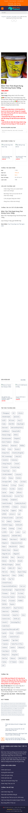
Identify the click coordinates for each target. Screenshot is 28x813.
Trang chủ (6, 1)
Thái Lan (17, 172)
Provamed (12, 600)
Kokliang (11, 528)
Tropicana (5, 644)
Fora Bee (12, 489)
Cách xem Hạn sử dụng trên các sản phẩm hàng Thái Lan (14, 729)
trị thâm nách (4, 714)
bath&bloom (5, 431)
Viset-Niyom (5, 651)
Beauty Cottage (6, 435)
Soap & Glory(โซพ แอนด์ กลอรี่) (10, 629)
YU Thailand (13, 662)
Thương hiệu (10, 3)
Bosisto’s (17, 449)
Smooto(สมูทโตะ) (15, 622)
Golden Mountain (7, 496)
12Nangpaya (5, 413)
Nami (3, 568)
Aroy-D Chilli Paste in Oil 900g (20, 397)
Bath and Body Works (17, 427)
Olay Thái (11, 579)
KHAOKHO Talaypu (7, 525)
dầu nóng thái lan (5, 703)
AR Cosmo (11, 420)
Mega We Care (6, 554)
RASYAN (4, 604)
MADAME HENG (16, 535)
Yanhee (4, 662)
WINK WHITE (22, 658)
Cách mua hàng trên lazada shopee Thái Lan (13, 800)
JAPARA (4, 514)
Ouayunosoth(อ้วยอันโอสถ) (9, 586)
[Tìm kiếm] (25, 12)
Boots (10, 449)
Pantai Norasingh (7, 590)
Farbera (4, 489)
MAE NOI (23, 539)
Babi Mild (11, 424)
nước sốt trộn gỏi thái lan (7, 708)
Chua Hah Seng (15, 467)
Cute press (18, 474)
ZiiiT (3, 665)
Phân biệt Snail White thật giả (9, 794)
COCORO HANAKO (7, 474)
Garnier (4, 492)
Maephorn (5, 543)
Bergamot (17, 438)
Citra (14, 471)
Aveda (3, 424)
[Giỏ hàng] (26, 8)
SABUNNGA (15, 611)
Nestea (13, 572)
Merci (12, 557)
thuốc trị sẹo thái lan (12, 712)
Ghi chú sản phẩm (8, 127)
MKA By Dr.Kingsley (7, 564)
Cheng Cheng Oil (6, 463)
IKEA (20, 510)
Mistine (4, 561)
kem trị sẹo (12, 703)
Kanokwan (17, 521)
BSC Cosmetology (7, 456)
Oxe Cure (22, 586)
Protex (4, 600)
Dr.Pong (13, 485)
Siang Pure (15, 615)
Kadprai (9, 521)
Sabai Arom (5, 611)
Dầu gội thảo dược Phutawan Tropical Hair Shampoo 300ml (7, 398)
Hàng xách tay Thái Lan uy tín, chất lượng (12, 797)
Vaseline (12, 647)
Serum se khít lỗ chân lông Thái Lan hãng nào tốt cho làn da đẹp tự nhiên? (15, 739)
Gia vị (18, 16)
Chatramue (14, 460)
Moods (18, 564)
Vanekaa (4, 647)
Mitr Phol (12, 561)
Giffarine (19, 492)
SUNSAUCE (20, 633)
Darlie (3, 478)
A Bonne (20, 413)
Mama (22, 546)
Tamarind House (14, 636)
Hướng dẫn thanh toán (7, 772)
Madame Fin (5, 535)
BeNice (16, 435)
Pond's (13, 593)
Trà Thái (20, 712)
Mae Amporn (13, 539)
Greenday (4, 499)
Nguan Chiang (22, 572)
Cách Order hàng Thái (7, 792)
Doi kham (23, 481)
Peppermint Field (19, 590)
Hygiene (13, 510)
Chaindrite (5, 460)
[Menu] (2, 8)
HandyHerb (14, 499)
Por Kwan (20, 593)
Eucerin (21, 485)
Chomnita (4, 467)
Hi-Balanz (15, 507)
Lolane (18, 532)
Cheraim (17, 463)
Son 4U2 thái (21, 708)
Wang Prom (5, 654)
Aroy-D (20, 420)
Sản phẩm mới (20, 1)
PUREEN (20, 600)
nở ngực (15, 708)
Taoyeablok (5, 640)
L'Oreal (19, 528)
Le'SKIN (4, 532)
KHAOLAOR (19, 525)
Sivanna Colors (6, 618)
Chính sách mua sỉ (6, 770)
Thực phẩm (14, 16)
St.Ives (11, 633)
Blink (3, 449)
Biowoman (14, 445)
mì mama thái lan (13, 705)
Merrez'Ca (20, 557)
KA (3, 521)
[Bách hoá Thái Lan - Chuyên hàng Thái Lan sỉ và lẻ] (14, 8)
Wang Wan (15, 654)
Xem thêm (23, 379)
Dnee (15, 481)
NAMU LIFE (11, 568)
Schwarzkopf (5, 615)
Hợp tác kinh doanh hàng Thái (9, 781)
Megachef (16, 554)
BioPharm (5, 445)
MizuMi (20, 561)
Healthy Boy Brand (20, 503)
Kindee (4, 528)
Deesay (11, 478)
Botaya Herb (5, 453)
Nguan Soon (5, 575)
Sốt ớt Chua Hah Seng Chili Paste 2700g (7, 157)
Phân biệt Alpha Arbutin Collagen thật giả (15, 724)
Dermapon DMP (6, 481)
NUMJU (21, 575)
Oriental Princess (6, 582)
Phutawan (5, 593)
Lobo (11, 532)
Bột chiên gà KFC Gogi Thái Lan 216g (21, 157)
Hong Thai (5, 510)
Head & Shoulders (7, 503)
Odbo (3, 579)
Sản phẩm (9, 16)
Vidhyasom (21, 647)
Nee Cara (4, 572)
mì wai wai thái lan (22, 705)
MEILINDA (5, 557)
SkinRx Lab (17, 618)
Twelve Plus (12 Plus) (16, 644)
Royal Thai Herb (18, 608)
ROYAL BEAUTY (6, 608)
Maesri (4, 546)
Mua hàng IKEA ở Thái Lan (8, 803)
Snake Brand (5, 626)
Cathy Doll (18, 456)
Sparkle (4, 633)
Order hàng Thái (12, 1)
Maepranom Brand (16, 543)
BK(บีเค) (22, 445)
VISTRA (14, 651)
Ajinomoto (16, 416)
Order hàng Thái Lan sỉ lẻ (8, 783)
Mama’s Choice (6, 550)
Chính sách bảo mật (6, 778)
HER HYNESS (5, 507)
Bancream (5, 427)
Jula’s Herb (19, 517)
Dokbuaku (5, 485)
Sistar (23, 615)
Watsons (12, 658)
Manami (16, 550)
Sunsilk (4, 636)
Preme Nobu (21, 597)
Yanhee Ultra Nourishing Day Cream (16, 714)
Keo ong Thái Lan (5, 705)
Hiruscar (23, 507)
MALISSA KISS (13, 546)
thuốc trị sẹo (4, 712)
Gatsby (11, 492)
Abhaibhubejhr (6, 416)
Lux (24, 532)
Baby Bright (20, 424)
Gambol (20, 489)
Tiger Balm (15, 640)
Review (18, 3)
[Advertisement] (14, 37)
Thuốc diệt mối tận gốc (17, 710)
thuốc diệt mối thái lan (6, 710)
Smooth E (4, 622)
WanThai (4, 658)
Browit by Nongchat (17, 453)
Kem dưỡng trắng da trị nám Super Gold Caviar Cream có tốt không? (16, 734)
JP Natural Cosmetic (7, 517)
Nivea (14, 575)
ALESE (4, 420)
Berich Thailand (6, 442)
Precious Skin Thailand (8, 597)
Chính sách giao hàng (7, 775)
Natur (19, 568)
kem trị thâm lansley (20, 703)
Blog (15, 3)
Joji (19, 514)
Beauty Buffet (16, 431)
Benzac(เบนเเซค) (6, 438)
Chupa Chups (5, 471)
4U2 (13, 413)
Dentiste (18, 478)
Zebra (21, 662)
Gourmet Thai (19, 496)
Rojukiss (12, 604)
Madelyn (4, 539)
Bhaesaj (16, 442)
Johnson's (12, 514)
